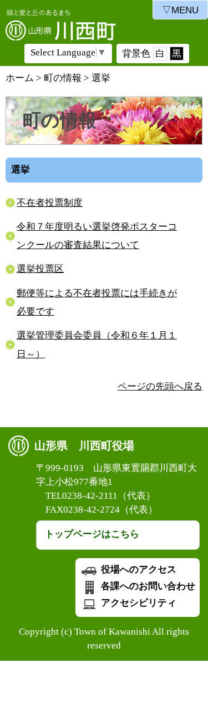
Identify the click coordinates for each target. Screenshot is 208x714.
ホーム (20, 78)
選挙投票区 (40, 269)
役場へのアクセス (137, 569)
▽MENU (180, 10)
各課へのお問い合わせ (147, 586)
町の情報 (63, 78)
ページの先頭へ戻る (160, 386)
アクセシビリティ (137, 602)
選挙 (101, 78)
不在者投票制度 (50, 203)
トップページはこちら (92, 534)
